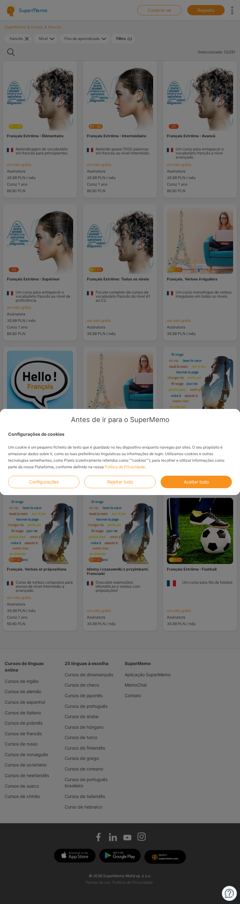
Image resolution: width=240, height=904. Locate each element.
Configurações (44, 481)
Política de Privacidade (125, 466)
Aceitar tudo (196, 481)
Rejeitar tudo (120, 481)
